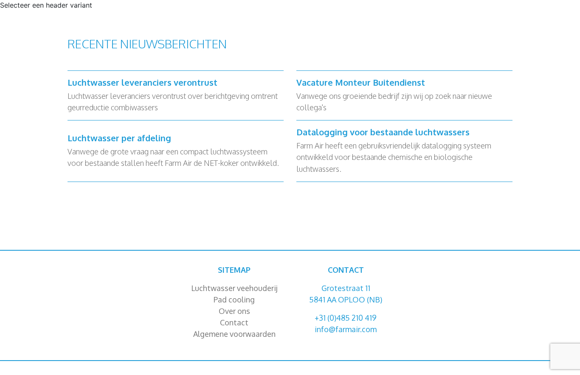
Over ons (234, 311)
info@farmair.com (346, 329)
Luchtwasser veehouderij (234, 288)
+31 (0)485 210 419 (346, 317)
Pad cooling (234, 299)
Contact (234, 322)
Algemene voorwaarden (234, 334)
